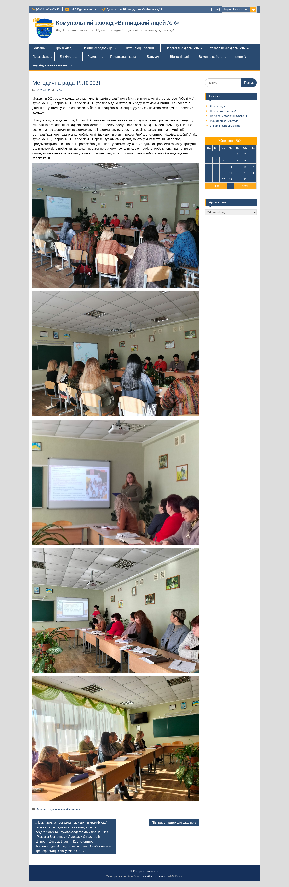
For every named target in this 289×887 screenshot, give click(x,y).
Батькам (153, 56)
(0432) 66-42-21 (47, 9)
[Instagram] (218, 9)
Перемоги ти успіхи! (223, 111)
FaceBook (239, 56)
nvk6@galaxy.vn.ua (83, 9)
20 (223, 173)
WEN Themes (175, 876)
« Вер (216, 185)
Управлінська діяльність (227, 48)
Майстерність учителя (224, 121)
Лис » (245, 185)
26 (215, 179)
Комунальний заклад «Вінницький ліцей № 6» (117, 22)
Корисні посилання (236, 9)
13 (223, 167)
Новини (42, 809)
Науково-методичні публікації (229, 116)
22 (237, 173)
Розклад (93, 56)
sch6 (59, 90)
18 (208, 173)
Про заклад (63, 48)
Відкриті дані (179, 56)
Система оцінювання (139, 48)
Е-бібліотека (68, 56)
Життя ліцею (218, 106)
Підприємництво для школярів (174, 822)
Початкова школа (123, 56)
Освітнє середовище (97, 48)
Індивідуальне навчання (50, 65)
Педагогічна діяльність (182, 48)
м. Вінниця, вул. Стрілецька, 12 (141, 9)
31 (252, 179)
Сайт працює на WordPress (122, 876)
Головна (39, 48)
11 (208, 167)
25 (208, 179)
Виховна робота (210, 56)
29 (237, 179)
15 (237, 167)
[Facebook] (211, 9)
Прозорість (40, 56)
